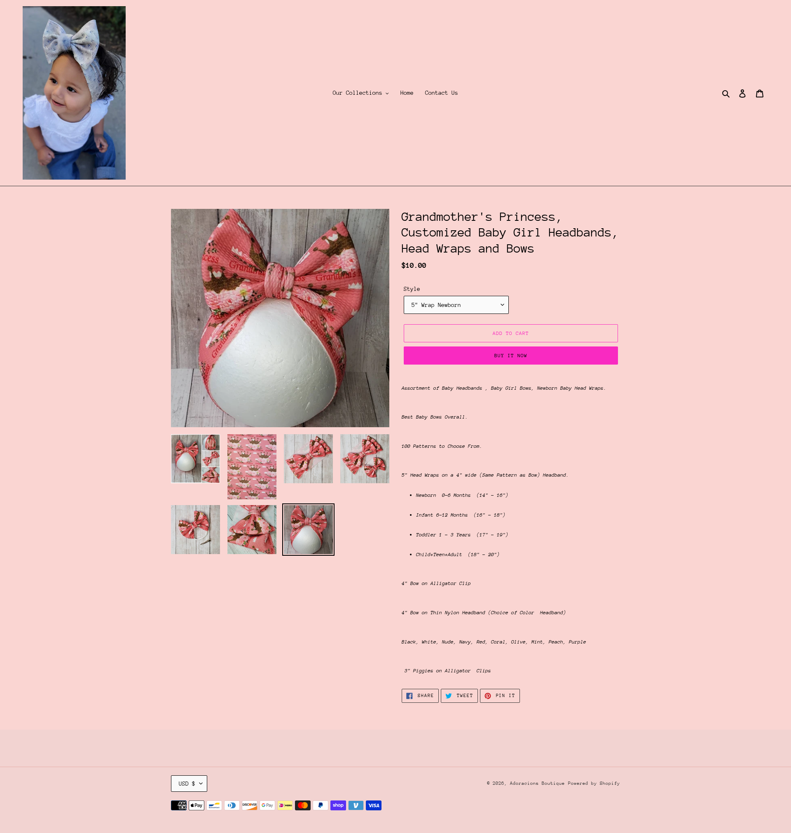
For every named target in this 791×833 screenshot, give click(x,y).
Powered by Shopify (594, 783)
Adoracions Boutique (537, 783)
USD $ (187, 783)
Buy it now (510, 355)
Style (412, 288)
